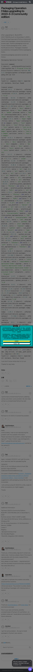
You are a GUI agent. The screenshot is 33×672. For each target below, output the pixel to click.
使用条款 (24, 335)
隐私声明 (19, 335)
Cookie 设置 (16, 343)
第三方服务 (27, 337)
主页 (7, 2)
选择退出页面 (15, 338)
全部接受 (16, 341)
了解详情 (19, 332)
